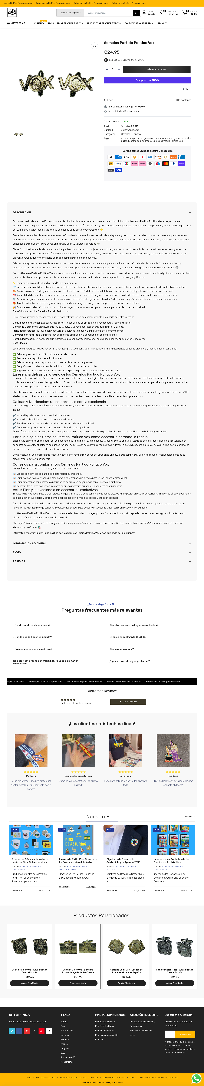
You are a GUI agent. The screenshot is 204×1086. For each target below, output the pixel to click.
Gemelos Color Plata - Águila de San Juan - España (174, 971)
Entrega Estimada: (118, 106)
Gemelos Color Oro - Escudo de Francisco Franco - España (126, 971)
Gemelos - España (131, 134)
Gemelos (65, 1039)
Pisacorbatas (67, 1062)
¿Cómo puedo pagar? (121, 649)
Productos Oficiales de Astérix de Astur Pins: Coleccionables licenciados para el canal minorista (30, 861)
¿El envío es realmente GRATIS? (127, 637)
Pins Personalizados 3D (106, 1035)
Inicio (51, 23)
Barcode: (108, 130)
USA (63, 1053)
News (15, 830)
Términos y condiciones (141, 1030)
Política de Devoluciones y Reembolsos (159, 1078)
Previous (14, 956)
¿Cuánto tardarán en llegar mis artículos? (133, 625)
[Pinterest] (27, 1031)
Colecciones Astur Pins (139, 23)
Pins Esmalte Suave (104, 1026)
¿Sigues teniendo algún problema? (129, 661)
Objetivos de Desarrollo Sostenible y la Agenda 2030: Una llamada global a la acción (124, 861)
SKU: (106, 125)
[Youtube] (42, 1031)
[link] (31, 840)
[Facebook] (19, 1031)
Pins (63, 1026)
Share (188, 89)
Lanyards (65, 1048)
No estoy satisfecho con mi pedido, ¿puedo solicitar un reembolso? (45, 662)
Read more (17, 891)
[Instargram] (34, 1031)
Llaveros (65, 1035)
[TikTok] (49, 1031)
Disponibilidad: (111, 121)
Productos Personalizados (103, 23)
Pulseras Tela (67, 1030)
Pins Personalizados (69, 23)
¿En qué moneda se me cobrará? (32, 649)
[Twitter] (12, 1031)
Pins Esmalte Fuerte (105, 1021)
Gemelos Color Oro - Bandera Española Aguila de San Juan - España (78, 971)
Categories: (110, 134)
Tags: (106, 138)
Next (189, 956)
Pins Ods (162, 23)
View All (188, 817)
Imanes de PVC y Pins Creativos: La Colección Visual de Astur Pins (78, 861)
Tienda (41, 22)
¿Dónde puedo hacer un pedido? (32, 637)
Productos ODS (68, 1057)
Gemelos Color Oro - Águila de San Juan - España (29, 971)
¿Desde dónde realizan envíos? (31, 625)
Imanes (64, 1044)
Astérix (64, 1021)
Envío (132, 1035)
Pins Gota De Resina (105, 1030)
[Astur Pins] (12, 13)
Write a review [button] (128, 701)
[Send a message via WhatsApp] (197, 1079)
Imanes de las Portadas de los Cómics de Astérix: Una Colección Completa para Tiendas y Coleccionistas (171, 861)
